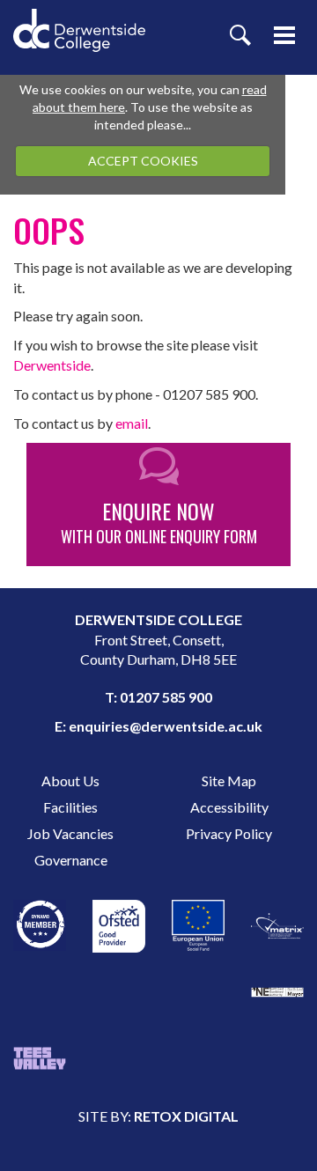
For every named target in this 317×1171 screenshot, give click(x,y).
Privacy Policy (229, 833)
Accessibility (229, 807)
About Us (70, 780)
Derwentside (52, 365)
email (131, 423)
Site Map (229, 780)
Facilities (70, 807)
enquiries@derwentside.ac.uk (165, 726)
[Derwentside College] (79, 18)
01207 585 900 (166, 697)
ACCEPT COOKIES (143, 160)
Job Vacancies (70, 833)
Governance (70, 859)
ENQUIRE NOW (159, 521)
